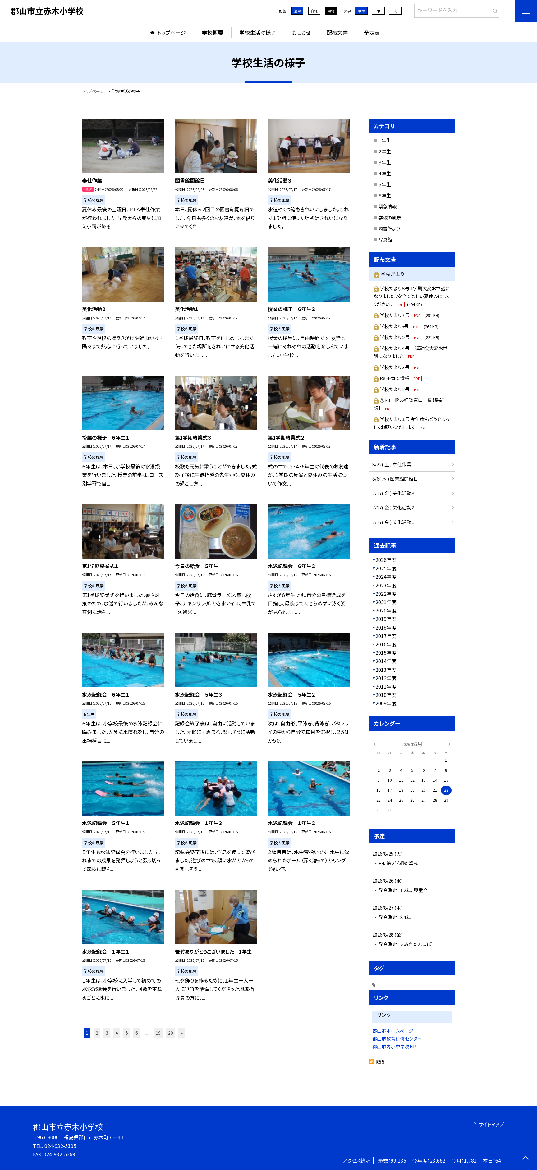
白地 (314, 10)
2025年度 (386, 568)
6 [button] (136, 1033)
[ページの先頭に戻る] (525, 1158)
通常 (297, 10)
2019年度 (386, 618)
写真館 (385, 239)
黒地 (331, 10)
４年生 (384, 173)
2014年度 (386, 661)
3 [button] (107, 1033)
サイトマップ (491, 1124)
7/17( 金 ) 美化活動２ (393, 507)
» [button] (182, 1033)
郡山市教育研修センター (397, 1038)
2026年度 (386, 559)
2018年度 (386, 627)
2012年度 (386, 678)
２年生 (384, 151)
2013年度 (386, 669)
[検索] (494, 9)
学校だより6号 (409, 326)
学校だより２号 (400, 389)
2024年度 (386, 576)
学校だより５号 (409, 337)
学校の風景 (389, 217)
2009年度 (386, 703)
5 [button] (127, 1033)
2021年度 (386, 602)
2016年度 (386, 644)
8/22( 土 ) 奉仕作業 (391, 464)
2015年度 (386, 652)
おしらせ (301, 32)
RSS (380, 1061)
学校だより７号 (409, 315)
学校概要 (212, 32)
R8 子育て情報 (400, 378)
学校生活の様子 (257, 32)
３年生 (384, 162)
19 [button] (158, 1033)
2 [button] (97, 1033)
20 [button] (170, 1033)
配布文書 (337, 32)
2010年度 (386, 694)
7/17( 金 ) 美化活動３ (393, 493)
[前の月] (375, 743)
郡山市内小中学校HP (394, 1046)
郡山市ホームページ (392, 1031)
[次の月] (449, 743)
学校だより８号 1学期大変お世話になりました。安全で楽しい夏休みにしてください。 (412, 296)
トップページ (171, 32)
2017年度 (386, 635)
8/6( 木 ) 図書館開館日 (395, 478)
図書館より (389, 228)
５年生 (384, 184)
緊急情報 (387, 206)
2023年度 (386, 585)
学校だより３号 (400, 367)
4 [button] (117, 1033)
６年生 (384, 195)
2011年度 (386, 686)
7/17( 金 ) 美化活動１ (393, 522)
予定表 (372, 32)
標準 (361, 10)
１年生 (384, 140)
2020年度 (386, 610)
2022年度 (386, 593)
